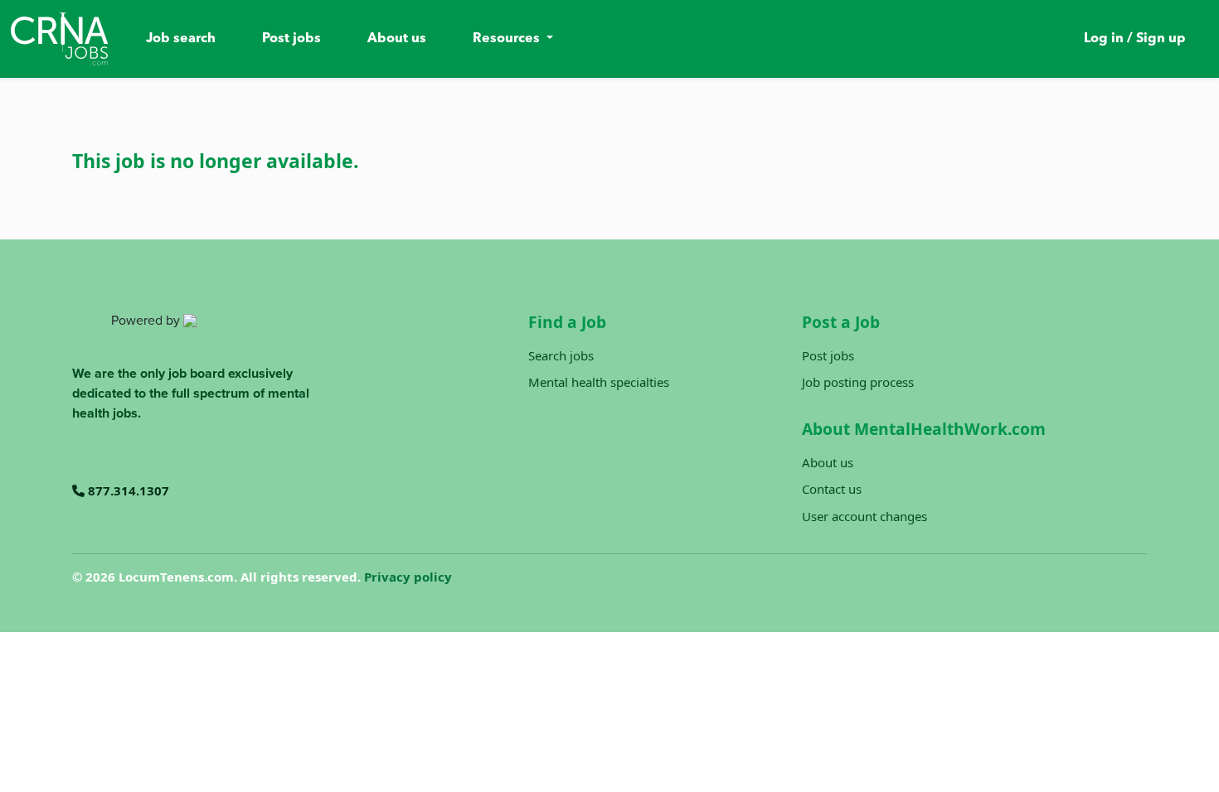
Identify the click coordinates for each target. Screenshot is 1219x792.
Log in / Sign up (1135, 39)
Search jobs (561, 355)
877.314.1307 (127, 490)
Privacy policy (408, 576)
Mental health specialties (598, 382)
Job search (181, 39)
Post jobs (291, 39)
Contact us (832, 489)
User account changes (864, 516)
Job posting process (858, 382)
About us (396, 39)
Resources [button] (508, 39)
